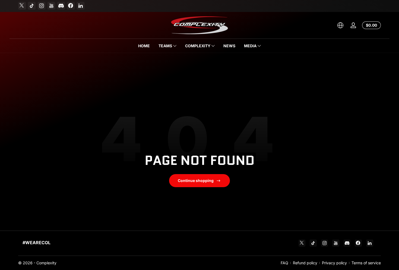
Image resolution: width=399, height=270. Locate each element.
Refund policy (305, 262)
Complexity (46, 262)
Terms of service (366, 262)
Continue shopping (196, 180)
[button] (340, 25)
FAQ (284, 262)
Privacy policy (334, 262)
